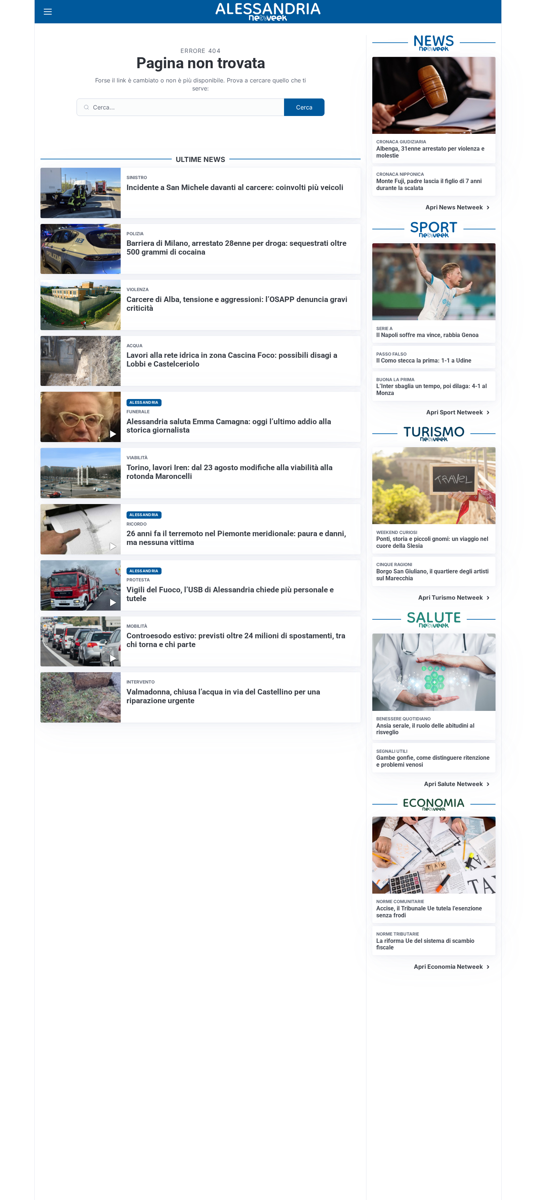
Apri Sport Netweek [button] (454, 412)
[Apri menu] (47, 12)
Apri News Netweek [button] (454, 207)
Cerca (304, 107)
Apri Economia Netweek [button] (448, 966)
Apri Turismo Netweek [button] (450, 597)
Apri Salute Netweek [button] (453, 783)
